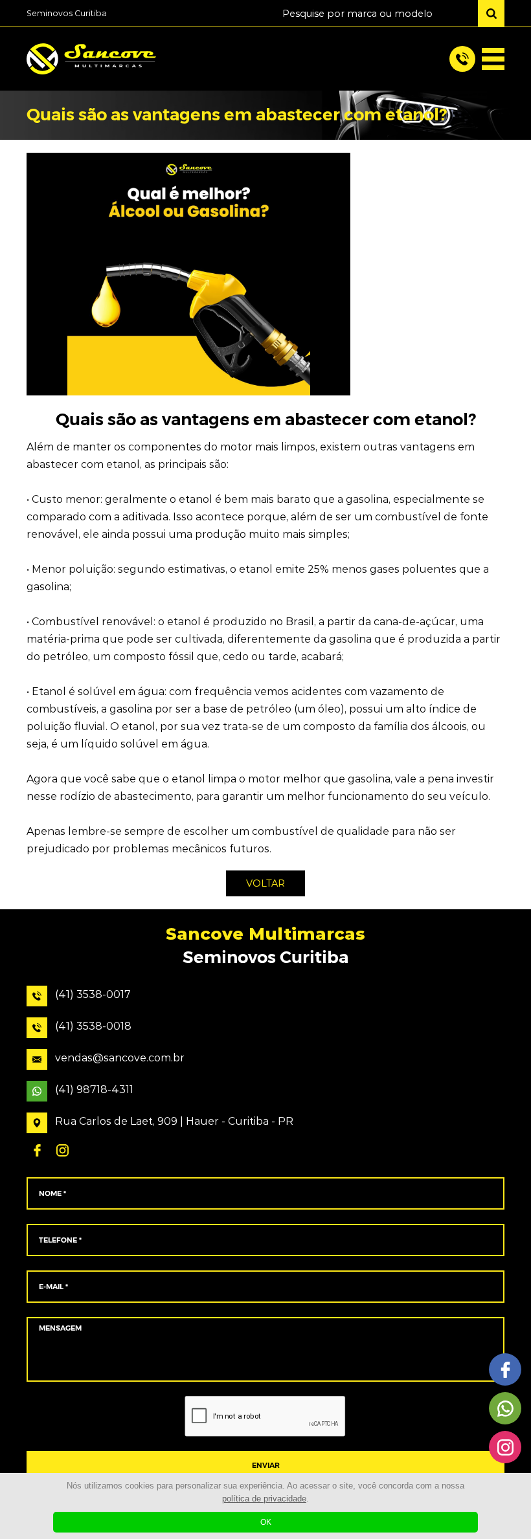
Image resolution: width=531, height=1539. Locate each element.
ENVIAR (266, 1465)
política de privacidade (264, 1498)
